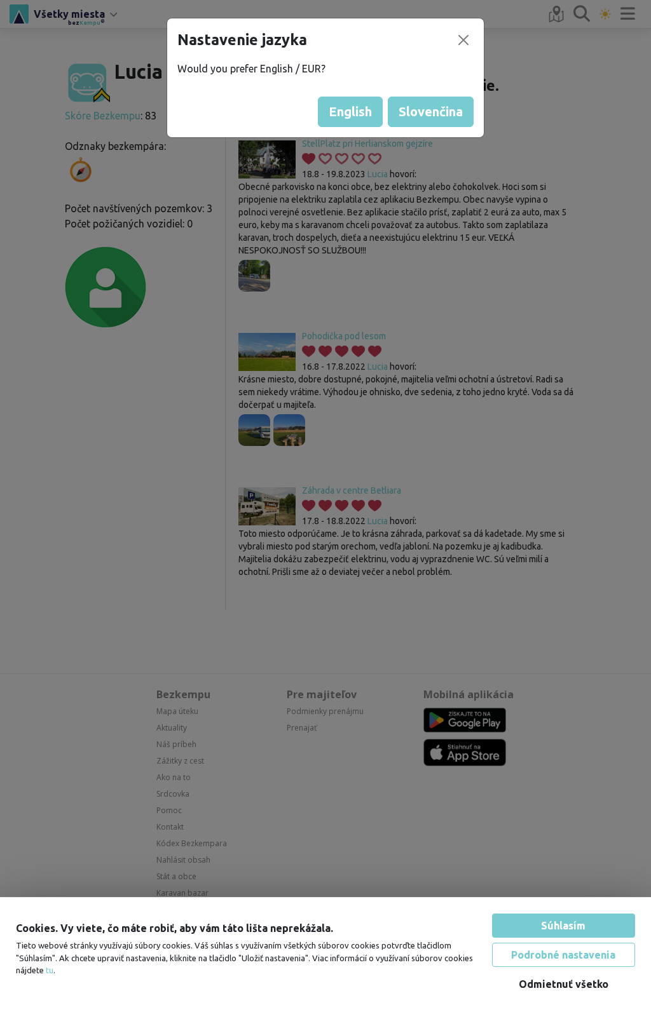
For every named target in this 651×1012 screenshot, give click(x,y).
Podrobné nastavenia (563, 955)
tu (49, 970)
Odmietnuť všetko (563, 984)
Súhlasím (563, 925)
